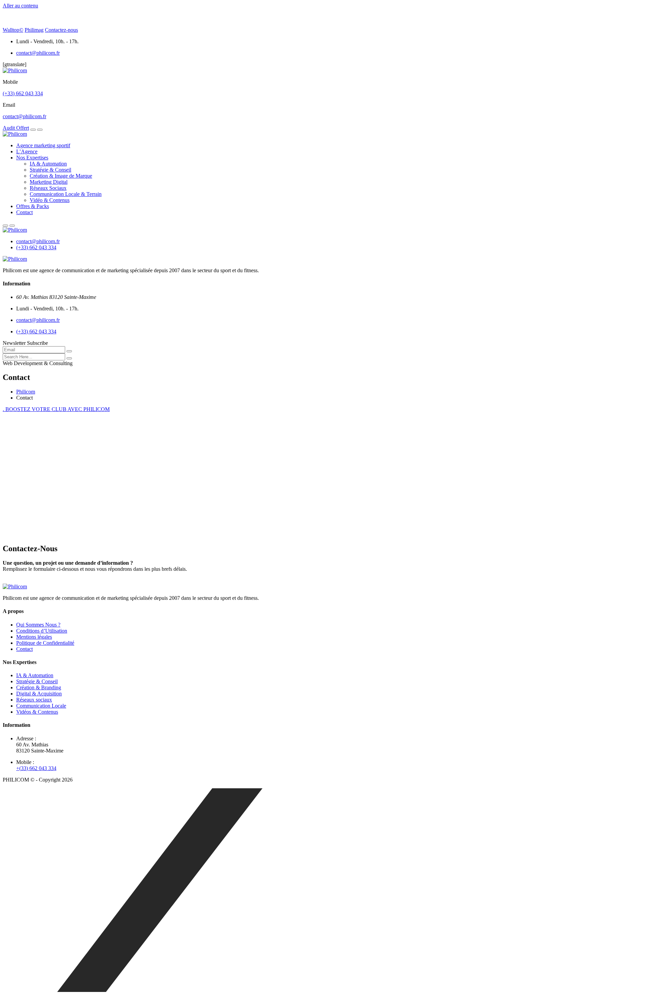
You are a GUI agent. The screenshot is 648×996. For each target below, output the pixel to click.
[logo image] (15, 230)
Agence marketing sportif (43, 145)
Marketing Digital (49, 182)
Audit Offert (16, 128)
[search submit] (69, 358)
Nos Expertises (32, 157)
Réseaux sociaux (34, 700)
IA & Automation (48, 164)
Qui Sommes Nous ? (38, 625)
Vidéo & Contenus (50, 200)
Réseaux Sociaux (48, 188)
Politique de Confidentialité (45, 643)
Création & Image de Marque (61, 176)
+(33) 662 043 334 (36, 768)
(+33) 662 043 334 (23, 93)
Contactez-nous (61, 30)
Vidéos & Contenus (37, 712)
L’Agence (26, 151)
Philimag (34, 30)
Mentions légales (34, 637)
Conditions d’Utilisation (41, 631)
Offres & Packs (32, 206)
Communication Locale (41, 706)
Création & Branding (38, 687)
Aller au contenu (20, 5)
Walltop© (13, 30)
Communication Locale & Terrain (66, 194)
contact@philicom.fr (38, 53)
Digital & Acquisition (39, 693)
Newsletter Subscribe (25, 343)
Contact (24, 212)
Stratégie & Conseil (50, 170)
